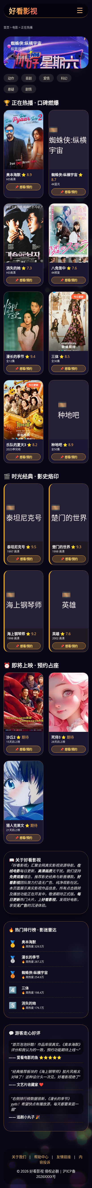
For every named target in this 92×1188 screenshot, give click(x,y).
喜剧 (28, 78)
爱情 (46, 78)
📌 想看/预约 (23, 187)
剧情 (28, 89)
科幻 (64, 78)
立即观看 (21, 57)
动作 (11, 78)
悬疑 (11, 89)
